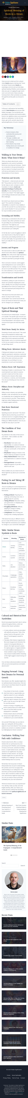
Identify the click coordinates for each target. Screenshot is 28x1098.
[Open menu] (25, 3)
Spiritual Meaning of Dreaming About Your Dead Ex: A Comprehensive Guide (7, 808)
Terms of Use (12, 1092)
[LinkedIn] (13, 77)
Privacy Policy (7, 1078)
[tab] (12, 855)
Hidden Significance (14, 7)
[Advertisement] (14, 41)
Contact (22, 1078)
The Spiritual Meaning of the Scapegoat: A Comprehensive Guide (12, 848)
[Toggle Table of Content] (17, 104)
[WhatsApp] (10, 77)
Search (4, 863)
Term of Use (15, 1078)
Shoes (4, 546)
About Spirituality (16, 1075)
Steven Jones (8, 17)
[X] (5, 77)
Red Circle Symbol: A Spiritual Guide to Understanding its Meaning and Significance (21, 808)
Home (8, 1075)
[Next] (23, 840)
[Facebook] (8, 77)
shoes (4, 797)
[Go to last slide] (4, 840)
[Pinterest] (3, 77)
